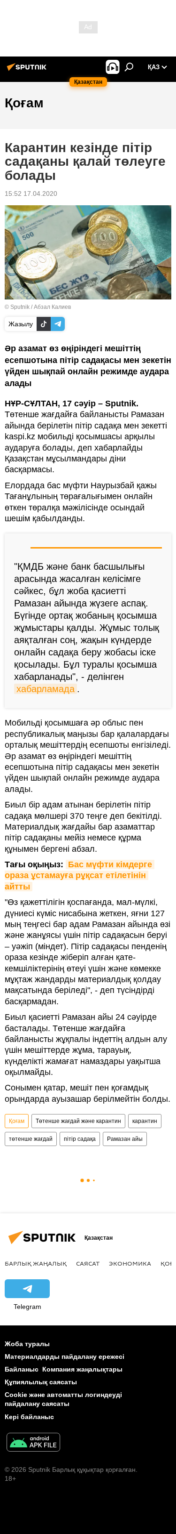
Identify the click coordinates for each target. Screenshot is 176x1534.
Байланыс (21, 1369)
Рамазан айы (125, 1139)
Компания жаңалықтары (82, 1369)
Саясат (87, 1263)
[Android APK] (33, 1443)
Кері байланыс (29, 1417)
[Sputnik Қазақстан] (28, 70)
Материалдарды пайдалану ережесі (64, 1356)
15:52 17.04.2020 (31, 193)
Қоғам (16, 1121)
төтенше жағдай (31, 1139)
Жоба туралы (27, 1344)
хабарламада (45, 689)
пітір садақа (80, 1139)
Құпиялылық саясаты (41, 1382)
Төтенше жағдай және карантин (78, 1121)
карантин (144, 1121)
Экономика (130, 1263)
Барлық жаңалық (36, 1263)
